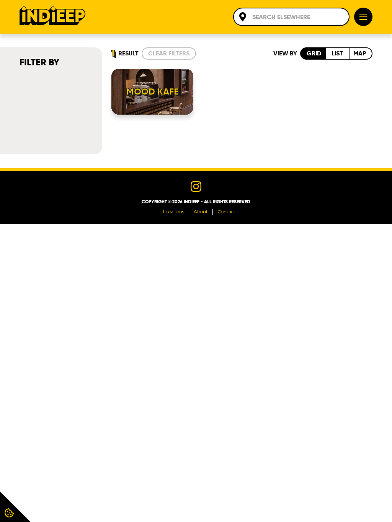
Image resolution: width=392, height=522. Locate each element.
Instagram (196, 186)
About (201, 211)
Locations (173, 211)
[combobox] (291, 17)
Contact (226, 211)
